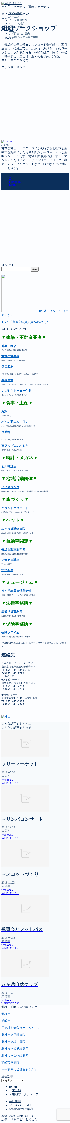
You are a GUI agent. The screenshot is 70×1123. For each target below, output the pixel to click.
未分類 (5, 18)
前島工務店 (8, 346)
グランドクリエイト (14, 508)
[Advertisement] (35, 104)
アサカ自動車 (10, 560)
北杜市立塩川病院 (13, 1041)
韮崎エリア (16, 54)
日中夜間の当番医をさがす (19, 1069)
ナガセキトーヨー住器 (16, 390)
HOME (13, 1086)
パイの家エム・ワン (14, 421)
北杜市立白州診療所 (14, 1055)
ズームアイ (15, 16)
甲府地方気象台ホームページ (20, 1027)
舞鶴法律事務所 (11, 611)
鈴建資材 (7, 380)
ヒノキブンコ (10, 487)
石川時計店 (8, 466)
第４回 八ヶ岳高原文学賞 (23, 37)
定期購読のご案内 (19, 33)
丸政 (4, 411)
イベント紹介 (17, 23)
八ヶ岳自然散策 (18, 20)
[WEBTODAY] (11, 3)
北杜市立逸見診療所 (14, 1048)
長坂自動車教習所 (13, 549)
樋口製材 (7, 366)
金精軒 (5, 432)
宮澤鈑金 (7, 570)
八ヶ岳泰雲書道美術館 (16, 590)
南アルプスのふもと (14, 445)
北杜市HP (7, 1014)
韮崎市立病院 (10, 1062)
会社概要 (15, 1101)
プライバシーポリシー (24, 1105)
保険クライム (10, 632)
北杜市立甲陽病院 (13, 1034)
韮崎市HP (7, 1020)
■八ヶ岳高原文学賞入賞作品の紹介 (24, 322)
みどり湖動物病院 (13, 528)
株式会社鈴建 (10, 356)
